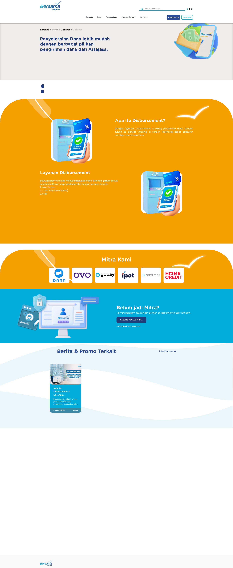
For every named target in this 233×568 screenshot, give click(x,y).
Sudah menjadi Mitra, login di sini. (128, 326)
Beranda (89, 17)
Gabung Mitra (173, 17)
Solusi (99, 17)
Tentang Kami (111, 17)
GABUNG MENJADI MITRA (131, 320)
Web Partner (187, 17)
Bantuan (143, 17)
